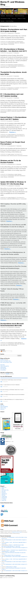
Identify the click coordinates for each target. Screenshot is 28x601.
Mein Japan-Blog (3, 368)
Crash (9, 65)
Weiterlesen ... (9, 221)
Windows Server (19, 41)
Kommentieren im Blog (5, 18)
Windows (5, 44)
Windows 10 (13, 41)
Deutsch (4, 351)
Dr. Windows (4, 498)
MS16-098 (17, 175)
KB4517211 (17, 42)
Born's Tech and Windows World (6, 362)
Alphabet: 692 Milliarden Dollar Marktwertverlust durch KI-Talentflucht (12, 394)
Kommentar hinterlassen (22, 155)
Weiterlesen (12, 132)
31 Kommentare (11, 44)
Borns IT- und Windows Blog (5, 360)
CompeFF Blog (4, 496)
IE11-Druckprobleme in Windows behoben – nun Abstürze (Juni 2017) (13, 50)
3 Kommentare (14, 137)
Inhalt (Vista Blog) (9, 21)
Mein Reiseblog (3, 367)
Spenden (2, 21)
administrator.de (4, 493)
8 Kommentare (3, 112)
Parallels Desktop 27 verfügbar (11, 566)
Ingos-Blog (3, 491)
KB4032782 (2, 67)
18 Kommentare (14, 345)
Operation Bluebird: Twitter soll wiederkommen (12, 555)
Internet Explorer (3, 110)
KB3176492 (17, 343)
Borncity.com (2, 359)
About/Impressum (10, 15)
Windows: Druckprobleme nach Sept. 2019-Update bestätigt (13, 30)
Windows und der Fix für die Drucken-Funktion (10, 161)
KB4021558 (14, 110)
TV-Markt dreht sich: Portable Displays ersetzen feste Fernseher (10, 379)
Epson (8, 155)
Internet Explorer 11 (21, 65)
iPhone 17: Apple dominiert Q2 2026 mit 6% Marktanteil (9, 384)
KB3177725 (8, 345)
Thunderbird (16, 87)
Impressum (2, 405)
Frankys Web (4, 500)
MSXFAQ (3, 495)
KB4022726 (8, 137)
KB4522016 (22, 42)
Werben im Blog (3, 407)
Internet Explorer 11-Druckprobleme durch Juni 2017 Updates (13, 118)
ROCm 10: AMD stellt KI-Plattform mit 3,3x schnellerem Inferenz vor (12, 399)
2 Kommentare (11, 176)
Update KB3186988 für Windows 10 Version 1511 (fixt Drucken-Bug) (13, 183)
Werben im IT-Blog (21, 18)
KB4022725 (19, 110)
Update (9, 41)
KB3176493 (22, 343)
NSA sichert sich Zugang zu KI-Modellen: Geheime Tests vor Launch (11, 389)
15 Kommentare (13, 67)
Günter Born (17, 33)
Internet (12, 154)
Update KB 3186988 (11, 198)
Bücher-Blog (2, 364)
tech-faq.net (4, 492)
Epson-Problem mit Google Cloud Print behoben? (12, 143)
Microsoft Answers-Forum (17, 532)
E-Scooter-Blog (3, 369)
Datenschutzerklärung (19, 15)
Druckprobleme (11, 42)
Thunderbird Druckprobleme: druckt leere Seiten (13, 73)
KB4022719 (22, 135)
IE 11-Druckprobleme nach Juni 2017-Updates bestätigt (11, 95)
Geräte (9, 154)
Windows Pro (4, 487)
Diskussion (14, 18)
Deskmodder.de (4, 497)
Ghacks (3, 488)
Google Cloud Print (13, 155)
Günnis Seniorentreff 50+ (4, 366)
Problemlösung (11, 64)
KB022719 (9, 110)
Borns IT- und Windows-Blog (12, 3)
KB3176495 (2, 345)
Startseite (3, 15)
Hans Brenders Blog (5, 490)
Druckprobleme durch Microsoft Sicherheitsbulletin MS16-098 (12, 324)
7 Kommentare (15, 89)
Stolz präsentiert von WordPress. (7, 577)
